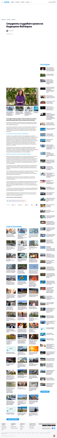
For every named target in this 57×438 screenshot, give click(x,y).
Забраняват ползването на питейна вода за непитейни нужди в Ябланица (33, 389)
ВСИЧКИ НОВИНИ (45, 391)
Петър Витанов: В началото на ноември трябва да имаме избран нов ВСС (11, 330)
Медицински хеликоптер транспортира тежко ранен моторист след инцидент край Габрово (33, 272)
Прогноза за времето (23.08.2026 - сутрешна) (10, 353)
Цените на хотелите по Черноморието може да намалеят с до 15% (33, 295)
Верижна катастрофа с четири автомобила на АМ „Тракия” (22, 260)
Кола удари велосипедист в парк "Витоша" (10, 260)
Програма (17, 2)
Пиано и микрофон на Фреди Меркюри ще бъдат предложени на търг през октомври (50, 69)
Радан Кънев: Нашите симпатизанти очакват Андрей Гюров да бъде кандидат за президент (22, 330)
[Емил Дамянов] (7, 31)
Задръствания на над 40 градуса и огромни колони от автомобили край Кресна (10, 248)
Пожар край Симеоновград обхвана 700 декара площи (33, 364)
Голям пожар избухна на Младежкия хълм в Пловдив (10, 364)
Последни (3, 425)
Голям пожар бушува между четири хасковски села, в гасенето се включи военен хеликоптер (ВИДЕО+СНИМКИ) (33, 284)
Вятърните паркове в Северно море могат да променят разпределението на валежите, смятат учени (50, 90)
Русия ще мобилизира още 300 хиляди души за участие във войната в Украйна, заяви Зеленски (50, 275)
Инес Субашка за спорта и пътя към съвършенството (21, 319)
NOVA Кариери (31, 426)
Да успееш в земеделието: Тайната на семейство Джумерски (33, 319)
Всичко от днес (4, 426)
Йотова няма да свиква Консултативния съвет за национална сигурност (33, 402)
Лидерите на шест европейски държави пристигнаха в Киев (50, 316)
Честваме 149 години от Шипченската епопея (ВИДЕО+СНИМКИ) (22, 414)
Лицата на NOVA (13, 426)
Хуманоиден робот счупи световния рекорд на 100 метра (50, 134)
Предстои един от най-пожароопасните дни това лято (33, 353)
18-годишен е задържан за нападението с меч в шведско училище (50, 235)
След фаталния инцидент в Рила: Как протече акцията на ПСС (21, 354)
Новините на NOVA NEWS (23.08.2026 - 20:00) (50, 129)
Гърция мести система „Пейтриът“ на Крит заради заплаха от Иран (50, 200)
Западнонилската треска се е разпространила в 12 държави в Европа (50, 182)
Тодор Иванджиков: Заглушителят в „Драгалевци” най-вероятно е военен (10, 308)
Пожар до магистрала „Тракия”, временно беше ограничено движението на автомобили (22, 308)
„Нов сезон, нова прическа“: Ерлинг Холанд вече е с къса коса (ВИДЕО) (50, 168)
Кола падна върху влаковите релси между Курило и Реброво (22, 376)
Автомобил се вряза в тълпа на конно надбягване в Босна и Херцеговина (50, 262)
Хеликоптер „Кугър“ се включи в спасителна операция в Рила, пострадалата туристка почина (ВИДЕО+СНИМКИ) (10, 390)
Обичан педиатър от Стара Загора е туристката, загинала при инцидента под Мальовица (22, 248)
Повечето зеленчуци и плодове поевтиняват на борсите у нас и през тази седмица (22, 283)
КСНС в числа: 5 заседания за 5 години (22, 388)
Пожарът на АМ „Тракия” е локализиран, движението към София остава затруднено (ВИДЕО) (22, 402)
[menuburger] (2, 2)
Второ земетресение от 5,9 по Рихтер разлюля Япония (50, 193)
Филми (21, 429)
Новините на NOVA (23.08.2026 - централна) (49, 140)
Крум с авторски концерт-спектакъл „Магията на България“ (33, 307)
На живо (27, 2)
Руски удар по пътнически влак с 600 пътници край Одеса (50, 188)
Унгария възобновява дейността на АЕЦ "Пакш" (50, 303)
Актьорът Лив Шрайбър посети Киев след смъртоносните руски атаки (50, 323)
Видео (3, 429)
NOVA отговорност (32, 425)
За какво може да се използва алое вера (50, 75)
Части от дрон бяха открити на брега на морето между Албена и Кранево (33, 377)
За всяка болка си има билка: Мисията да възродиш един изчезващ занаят (11, 319)
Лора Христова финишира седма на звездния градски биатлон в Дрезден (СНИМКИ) (50, 81)
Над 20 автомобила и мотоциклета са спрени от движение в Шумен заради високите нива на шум (11, 296)
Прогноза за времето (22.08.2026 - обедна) (10, 413)
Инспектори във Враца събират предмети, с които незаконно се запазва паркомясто (22, 341)
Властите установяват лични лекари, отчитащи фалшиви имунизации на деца (33, 236)
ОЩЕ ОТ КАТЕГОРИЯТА (12, 419)
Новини (12, 2)
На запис (22, 2)
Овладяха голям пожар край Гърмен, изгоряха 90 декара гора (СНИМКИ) (11, 271)
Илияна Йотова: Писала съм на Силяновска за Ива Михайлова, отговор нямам (33, 414)
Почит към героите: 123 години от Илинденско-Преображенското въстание (22, 296)
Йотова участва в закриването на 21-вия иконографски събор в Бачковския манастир (33, 260)
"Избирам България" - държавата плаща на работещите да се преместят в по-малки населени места (10, 377)
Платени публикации (4, 433)
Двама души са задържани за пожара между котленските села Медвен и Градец (10, 283)
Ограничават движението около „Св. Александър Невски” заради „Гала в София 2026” (22, 365)
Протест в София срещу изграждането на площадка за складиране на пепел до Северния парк (22, 236)
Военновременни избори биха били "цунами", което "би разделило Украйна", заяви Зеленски (50, 310)
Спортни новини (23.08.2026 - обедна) (50, 334)
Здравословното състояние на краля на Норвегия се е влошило (50, 96)
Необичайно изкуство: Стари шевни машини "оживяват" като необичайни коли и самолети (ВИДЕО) (33, 342)
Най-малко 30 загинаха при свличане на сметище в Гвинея (50, 102)
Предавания (22, 426)
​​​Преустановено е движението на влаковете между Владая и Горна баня (21, 272)
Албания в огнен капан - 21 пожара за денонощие (50, 205)
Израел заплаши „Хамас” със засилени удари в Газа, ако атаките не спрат (50, 108)
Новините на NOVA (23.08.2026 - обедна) (50, 339)
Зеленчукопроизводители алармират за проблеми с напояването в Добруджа (11, 342)
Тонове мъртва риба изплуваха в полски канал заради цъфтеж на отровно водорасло (50, 268)
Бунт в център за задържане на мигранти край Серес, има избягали (50, 297)
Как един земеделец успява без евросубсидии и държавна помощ (32, 330)
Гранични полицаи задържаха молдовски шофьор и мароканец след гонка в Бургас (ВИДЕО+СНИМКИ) (10, 402)
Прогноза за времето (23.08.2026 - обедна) (50, 328)
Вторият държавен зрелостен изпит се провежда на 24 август (10, 235)
